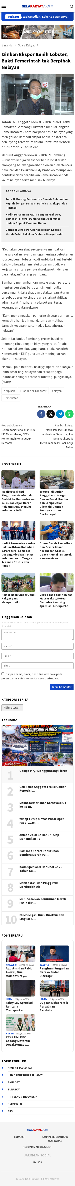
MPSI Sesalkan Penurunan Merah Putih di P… (42, 901)
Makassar (11, 964)
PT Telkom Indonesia (22, 1097)
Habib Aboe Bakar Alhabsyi (25, 1075)
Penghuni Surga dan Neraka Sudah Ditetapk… (54, 972)
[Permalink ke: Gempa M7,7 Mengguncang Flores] (37, 745)
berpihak (9, 391)
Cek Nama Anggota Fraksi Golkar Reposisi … (42, 788)
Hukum (44, 999)
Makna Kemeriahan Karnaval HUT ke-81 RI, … (42, 805)
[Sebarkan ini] (41, 414)
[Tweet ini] (50, 414)
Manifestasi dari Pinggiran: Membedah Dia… (38, 885)
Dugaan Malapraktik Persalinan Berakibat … (54, 1006)
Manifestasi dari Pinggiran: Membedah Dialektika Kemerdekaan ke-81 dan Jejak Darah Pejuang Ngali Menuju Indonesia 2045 (18, 501)
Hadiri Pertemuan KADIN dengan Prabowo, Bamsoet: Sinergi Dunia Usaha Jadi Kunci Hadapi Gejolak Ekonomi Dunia (33, 219)
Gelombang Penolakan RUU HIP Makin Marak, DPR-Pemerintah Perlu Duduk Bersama (18, 434)
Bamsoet (14, 1082)
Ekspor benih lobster (33, 391)
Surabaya (14, 1089)
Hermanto (15, 1104)
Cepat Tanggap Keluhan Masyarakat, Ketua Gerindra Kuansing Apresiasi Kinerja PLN (56, 600)
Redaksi (19, 1137)
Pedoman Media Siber (37, 1147)
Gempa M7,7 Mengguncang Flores (43, 771)
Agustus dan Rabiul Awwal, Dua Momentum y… (19, 972)
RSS (40, 1162)
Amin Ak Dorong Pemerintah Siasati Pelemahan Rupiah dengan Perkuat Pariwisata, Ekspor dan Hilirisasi (37, 203)
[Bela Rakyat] (37, 5)
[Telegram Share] (60, 414)
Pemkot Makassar (20, 1068)
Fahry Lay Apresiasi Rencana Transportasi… (19, 1006)
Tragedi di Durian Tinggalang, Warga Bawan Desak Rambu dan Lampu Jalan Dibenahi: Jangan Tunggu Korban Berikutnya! (54, 503)
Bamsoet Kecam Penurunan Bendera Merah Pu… (39, 853)
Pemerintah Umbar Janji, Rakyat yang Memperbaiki (18, 598)
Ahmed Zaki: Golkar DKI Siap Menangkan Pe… (39, 837)
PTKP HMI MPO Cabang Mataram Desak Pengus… (18, 1040)
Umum (9, 999)
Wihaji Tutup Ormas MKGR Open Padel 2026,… (42, 821)
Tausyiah (45, 964)
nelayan (57, 391)
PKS (10, 1111)
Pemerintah (11, 398)
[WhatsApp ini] (69, 414)
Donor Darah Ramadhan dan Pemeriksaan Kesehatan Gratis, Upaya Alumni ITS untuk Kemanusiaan (56, 550)
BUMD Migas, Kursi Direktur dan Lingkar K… (41, 917)
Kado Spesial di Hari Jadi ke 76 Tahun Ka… (40, 869)
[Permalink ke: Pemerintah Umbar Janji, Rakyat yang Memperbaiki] (18, 582)
